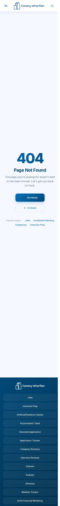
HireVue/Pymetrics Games (30, 414)
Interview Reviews (30, 457)
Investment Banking (44, 220)
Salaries (30, 466)
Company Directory (30, 449)
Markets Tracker (30, 492)
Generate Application (30, 432)
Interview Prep (37, 225)
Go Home (32, 197)
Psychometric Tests (30, 423)
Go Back (31, 208)
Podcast (30, 475)
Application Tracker (30, 440)
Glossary (30, 483)
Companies (21, 225)
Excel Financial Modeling (30, 500)
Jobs (27, 220)
